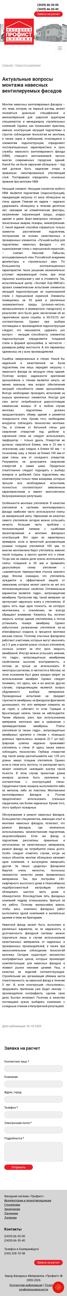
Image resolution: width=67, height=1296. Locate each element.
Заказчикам (12, 1209)
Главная (7, 65)
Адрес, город (12, 1092)
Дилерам (10, 1217)
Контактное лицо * (16, 1061)
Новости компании (28, 65)
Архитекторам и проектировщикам (27, 1200)
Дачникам (11, 1213)
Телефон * (11, 1107)
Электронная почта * (18, 1123)
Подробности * (14, 1138)
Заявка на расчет (48, 14)
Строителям (12, 1205)
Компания (11, 1077)
